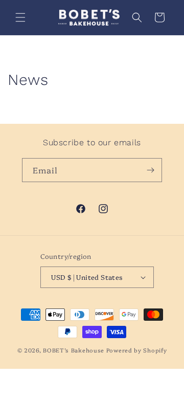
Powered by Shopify (136, 350)
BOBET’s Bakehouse (73, 350)
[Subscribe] (150, 170)
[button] (20, 17)
